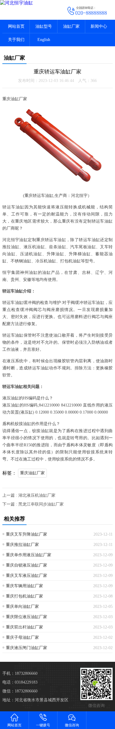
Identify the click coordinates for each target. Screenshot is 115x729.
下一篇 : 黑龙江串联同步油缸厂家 (33, 504)
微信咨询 (72, 725)
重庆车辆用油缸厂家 (24, 586)
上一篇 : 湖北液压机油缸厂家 (28, 495)
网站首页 (16, 26)
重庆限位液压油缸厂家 (26, 617)
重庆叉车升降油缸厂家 (26, 534)
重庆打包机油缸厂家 (24, 596)
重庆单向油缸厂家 (22, 606)
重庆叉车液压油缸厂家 (26, 575)
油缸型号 (43, 26)
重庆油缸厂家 (32, 473)
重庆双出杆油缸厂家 (24, 627)
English (43, 39)
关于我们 (16, 39)
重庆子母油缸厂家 (22, 637)
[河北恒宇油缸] (29, 3)
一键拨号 (43, 725)
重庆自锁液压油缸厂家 (26, 565)
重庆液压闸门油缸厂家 (26, 648)
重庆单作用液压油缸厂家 (28, 555)
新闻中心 (99, 26)
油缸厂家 (71, 26)
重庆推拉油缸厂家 (22, 544)
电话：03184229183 (19, 682)
